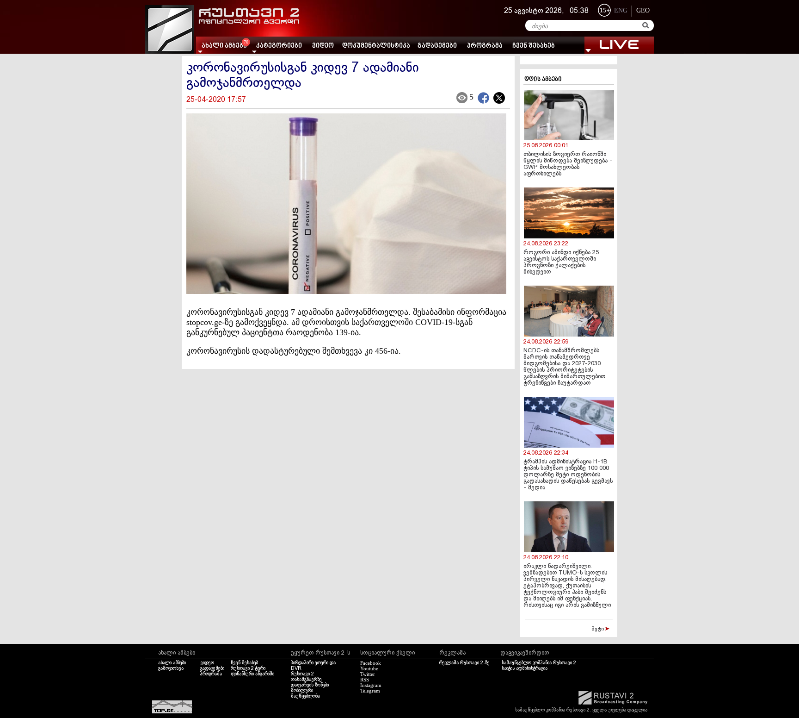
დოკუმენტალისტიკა (376, 46)
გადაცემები (437, 46)
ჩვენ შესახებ (533, 46)
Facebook (370, 663)
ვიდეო (323, 46)
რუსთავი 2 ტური (248, 668)
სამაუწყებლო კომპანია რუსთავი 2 (539, 663)
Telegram (370, 690)
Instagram (370, 685)
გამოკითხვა (171, 668)
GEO (643, 10)
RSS (364, 679)
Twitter (367, 674)
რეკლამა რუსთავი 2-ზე (464, 663)
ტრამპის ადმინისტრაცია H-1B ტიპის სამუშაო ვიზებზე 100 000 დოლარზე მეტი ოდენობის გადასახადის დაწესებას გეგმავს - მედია (568, 475)
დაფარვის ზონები (310, 685)
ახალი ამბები (172, 663)
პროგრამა (485, 46)
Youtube (369, 668)
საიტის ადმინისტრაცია (524, 668)
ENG (620, 10)
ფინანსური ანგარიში (252, 674)
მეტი (598, 629)
